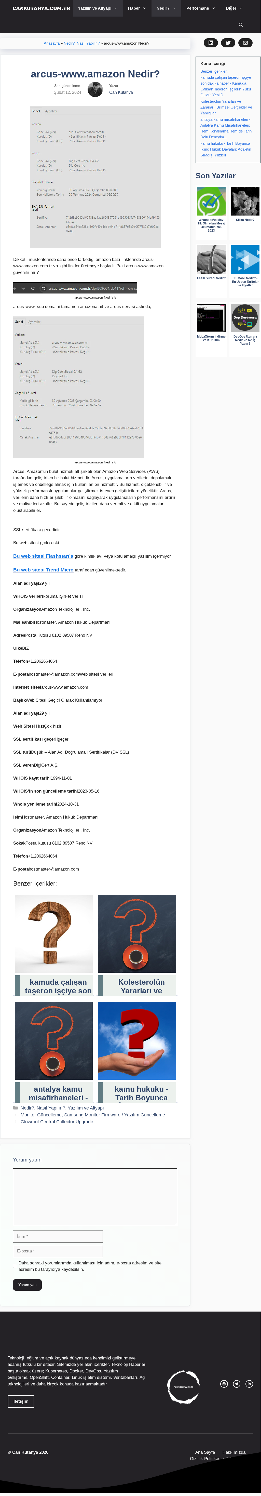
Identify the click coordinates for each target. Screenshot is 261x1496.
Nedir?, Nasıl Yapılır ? (82, 43)
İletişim (21, 1401)
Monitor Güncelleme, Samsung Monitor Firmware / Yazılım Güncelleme (93, 1114)
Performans (197, 8)
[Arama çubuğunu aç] (241, 25)
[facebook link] (249, 1384)
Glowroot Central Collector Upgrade (57, 1121)
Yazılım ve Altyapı (94, 8)
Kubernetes (56, 1371)
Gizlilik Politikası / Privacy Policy (221, 1458)
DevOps (93, 1371)
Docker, (77, 1371)
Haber (134, 8)
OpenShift (39, 1377)
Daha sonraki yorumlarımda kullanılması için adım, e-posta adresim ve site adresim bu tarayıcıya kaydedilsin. (90, 1266)
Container (60, 1377)
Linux (77, 1377)
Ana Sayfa (205, 1452)
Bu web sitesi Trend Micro (43, 569)
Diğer (231, 8)
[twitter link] (237, 1384)
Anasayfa (52, 43)
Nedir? (163, 8)
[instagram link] (224, 1384)
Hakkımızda (234, 1452)
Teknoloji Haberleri (128, 1364)
